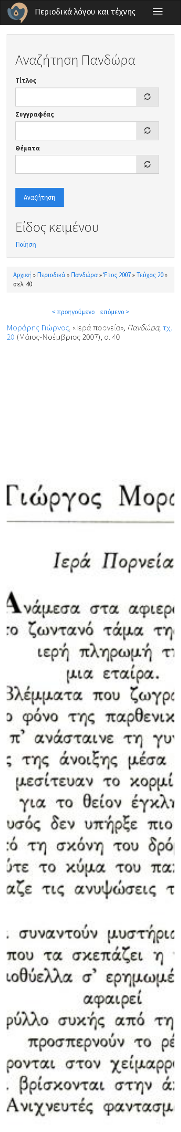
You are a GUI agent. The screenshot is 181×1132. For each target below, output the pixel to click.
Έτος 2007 (117, 275)
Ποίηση (25, 244)
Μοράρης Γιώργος (38, 327)
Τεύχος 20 (149, 275)
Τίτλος (25, 80)
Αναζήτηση (39, 197)
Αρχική (22, 275)
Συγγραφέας (34, 114)
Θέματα (27, 148)
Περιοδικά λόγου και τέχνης (85, 11)
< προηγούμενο (73, 312)
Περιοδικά (51, 275)
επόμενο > (114, 312)
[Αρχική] (17, 12)
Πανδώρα (84, 275)
